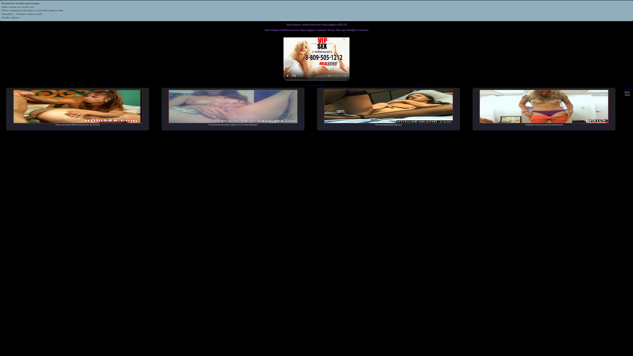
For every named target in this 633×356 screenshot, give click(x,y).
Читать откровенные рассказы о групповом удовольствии (32, 10)
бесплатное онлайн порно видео (20, 3)
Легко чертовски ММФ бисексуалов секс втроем (78, 125)
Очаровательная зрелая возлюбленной (544, 125)
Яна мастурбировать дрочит (388, 125)
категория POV (316, 85)
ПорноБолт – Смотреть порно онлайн (21, 14)
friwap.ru (627, 89)
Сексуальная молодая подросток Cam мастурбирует (233, 125)
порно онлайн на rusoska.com (17, 7)
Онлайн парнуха (10, 17)
